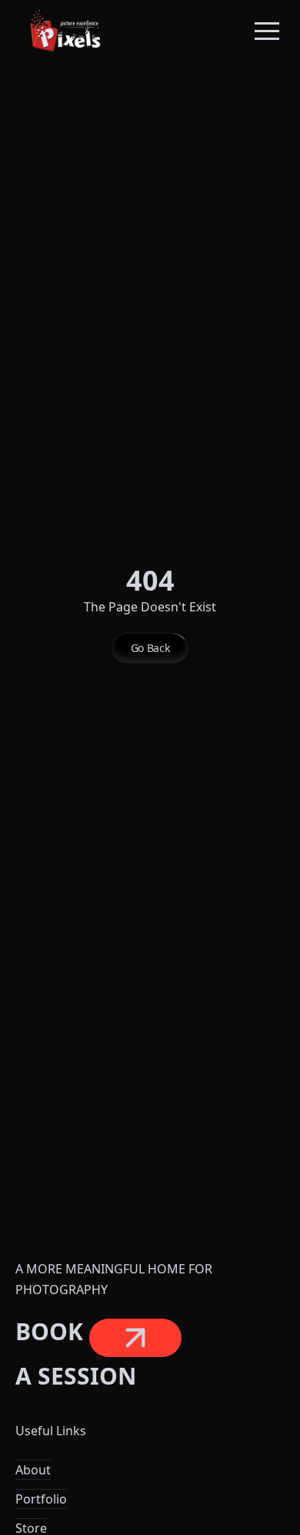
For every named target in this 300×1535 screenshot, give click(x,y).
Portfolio (41, 1499)
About (33, 1469)
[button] (266, 30)
